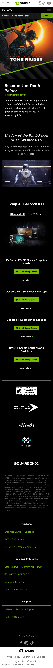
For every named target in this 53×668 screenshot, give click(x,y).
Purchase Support (25, 609)
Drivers (8, 609)
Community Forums (33, 566)
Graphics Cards (12, 531)
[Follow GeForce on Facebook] (21, 643)
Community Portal (14, 581)
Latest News (11, 566)
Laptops (29, 531)
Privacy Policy (13, 656)
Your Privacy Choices (34, 656)
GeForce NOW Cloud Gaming (20, 546)
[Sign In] (49, 3)
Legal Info (18, 661)
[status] (40, 4)
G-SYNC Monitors (14, 539)
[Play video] (26, 173)
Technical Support (14, 616)
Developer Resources (15, 589)
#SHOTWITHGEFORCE (16, 574)
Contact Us (33, 661)
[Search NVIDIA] (8, 2)
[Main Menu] (3, 3)
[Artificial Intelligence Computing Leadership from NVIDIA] (23, 3)
